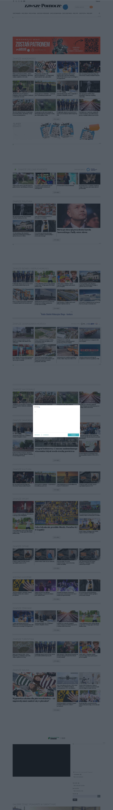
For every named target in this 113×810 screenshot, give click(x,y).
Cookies (41, 431)
